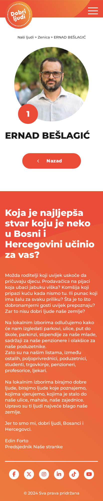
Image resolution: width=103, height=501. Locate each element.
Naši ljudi (26, 37)
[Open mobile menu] (93, 9)
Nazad (54, 161)
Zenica (44, 37)
